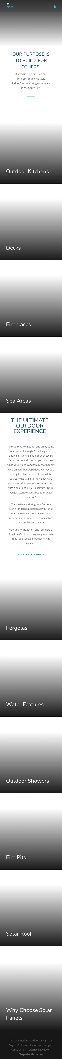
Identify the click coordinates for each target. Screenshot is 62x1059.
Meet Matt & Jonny (31, 554)
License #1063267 (39, 1049)
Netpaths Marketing (31, 1054)
